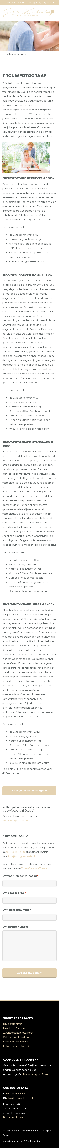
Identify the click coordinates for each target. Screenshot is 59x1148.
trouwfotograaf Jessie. (15, 820)
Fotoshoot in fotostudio (17, 1046)
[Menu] (52, 11)
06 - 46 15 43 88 (16, 2)
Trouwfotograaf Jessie (34, 868)
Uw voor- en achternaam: (20, 875)
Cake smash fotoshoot (16, 1037)
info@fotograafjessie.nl (41, 2)
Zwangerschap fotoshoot (18, 1032)
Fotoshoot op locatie (15, 1041)
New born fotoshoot (15, 1028)
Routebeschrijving (13, 1117)
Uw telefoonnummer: (16, 909)
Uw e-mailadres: (14, 892)
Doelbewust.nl (33, 1141)
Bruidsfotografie (12, 1023)
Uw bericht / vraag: (15, 926)
